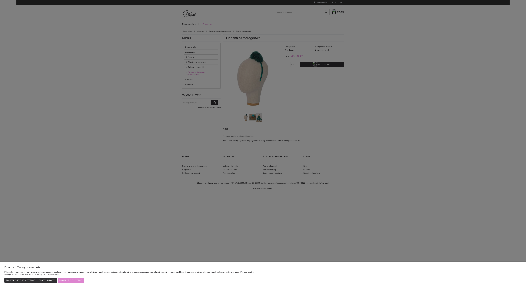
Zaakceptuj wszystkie (70, 280)
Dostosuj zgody (47, 280)
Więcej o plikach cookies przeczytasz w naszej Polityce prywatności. (31, 274)
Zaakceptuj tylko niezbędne (20, 280)
